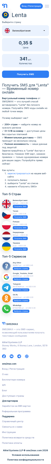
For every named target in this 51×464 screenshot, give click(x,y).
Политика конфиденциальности (25, 460)
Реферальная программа (16, 411)
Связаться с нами (12, 426)
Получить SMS (25, 74)
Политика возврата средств (18, 437)
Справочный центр (12, 421)
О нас (5, 374)
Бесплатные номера (13, 379)
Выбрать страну (21, 268)
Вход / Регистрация (31, 6)
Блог (4, 390)
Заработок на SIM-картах (16, 406)
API (4, 385)
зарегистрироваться (18, 173)
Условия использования (25, 455)
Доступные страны (13, 395)
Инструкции (9, 432)
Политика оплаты (12, 443)
